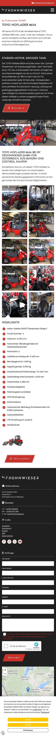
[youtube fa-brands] (20, 542)
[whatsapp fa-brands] (15, 542)
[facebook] (4, 542)
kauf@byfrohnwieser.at (44, 3)
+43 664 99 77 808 (12, 511)
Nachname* (7, 568)
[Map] (28, 692)
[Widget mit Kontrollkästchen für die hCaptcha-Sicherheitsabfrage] (21, 646)
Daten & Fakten (7, 536)
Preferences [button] (45, 712)
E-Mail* (5, 607)
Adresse (5, 587)
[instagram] (9, 542)
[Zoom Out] (5, 674)
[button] (52, 10)
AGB (3, 533)
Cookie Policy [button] (37, 710)
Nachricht (6, 616)
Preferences (28, 730)
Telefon (5, 597)
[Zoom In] (5, 670)
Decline (28, 725)
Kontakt (5, 531)
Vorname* (6, 559)
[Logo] (18, 10)
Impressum (6, 526)
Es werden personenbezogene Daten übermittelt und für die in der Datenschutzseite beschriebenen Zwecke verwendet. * (28, 636)
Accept (28, 720)
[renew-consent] (3, 733)
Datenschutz (6, 528)
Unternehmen (8, 578)
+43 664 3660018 (12, 509)
